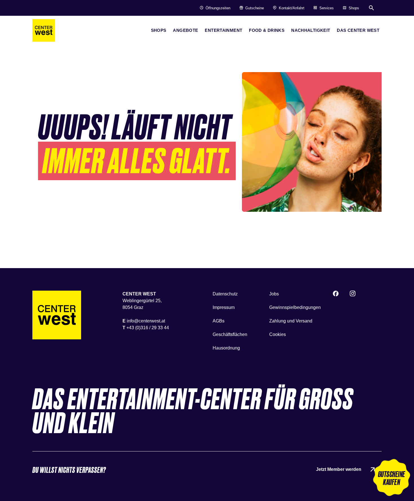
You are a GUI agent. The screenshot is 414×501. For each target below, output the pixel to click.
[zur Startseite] (43, 30)
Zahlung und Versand (290, 321)
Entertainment (223, 30)
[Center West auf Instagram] (352, 294)
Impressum (224, 307)
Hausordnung (226, 348)
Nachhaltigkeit (310, 30)
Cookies (277, 334)
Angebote (185, 30)
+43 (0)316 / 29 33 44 (147, 327)
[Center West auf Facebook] (336, 294)
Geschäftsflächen (230, 334)
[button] (391, 478)
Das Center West (358, 30)
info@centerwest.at (146, 321)
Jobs (274, 293)
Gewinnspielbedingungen (295, 307)
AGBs (218, 321)
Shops (158, 30)
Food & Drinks (266, 30)
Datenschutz (225, 293)
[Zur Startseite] (56, 315)
